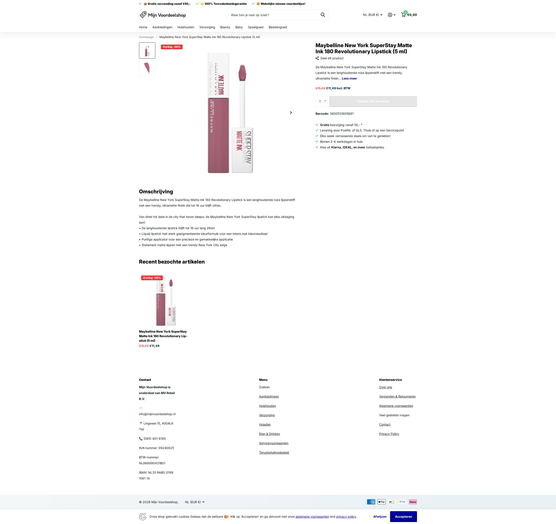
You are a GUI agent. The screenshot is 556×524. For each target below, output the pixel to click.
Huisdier (265, 424)
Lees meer (349, 78)
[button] (326, 97)
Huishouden (185, 27)
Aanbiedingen (162, 27)
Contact (385, 424)
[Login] (392, 15)
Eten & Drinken (269, 434)
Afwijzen (380, 516)
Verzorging (207, 27)
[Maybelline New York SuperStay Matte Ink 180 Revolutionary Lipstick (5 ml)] (165, 299)
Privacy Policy (389, 434)
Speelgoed (255, 27)
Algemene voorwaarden (396, 406)
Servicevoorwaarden (273, 443)
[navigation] (147, 50)
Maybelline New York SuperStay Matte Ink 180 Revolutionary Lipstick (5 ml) (163, 336)
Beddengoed (278, 27)
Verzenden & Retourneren (397, 396)
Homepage (146, 37)
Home (143, 27)
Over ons (385, 387)
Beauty (225, 27)
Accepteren (403, 516)
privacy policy (346, 516)
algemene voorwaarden (312, 516)
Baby (239, 27)
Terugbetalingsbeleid (274, 452)
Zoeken (323, 14)
